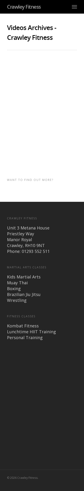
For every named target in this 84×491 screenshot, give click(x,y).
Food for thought (33, 70)
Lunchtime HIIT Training (31, 331)
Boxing (14, 288)
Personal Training (25, 337)
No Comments (52, 70)
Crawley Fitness (24, 6)
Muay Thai (17, 282)
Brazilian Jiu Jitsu (24, 294)
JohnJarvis (15, 70)
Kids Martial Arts (24, 277)
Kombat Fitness (23, 326)
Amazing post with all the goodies (39, 63)
